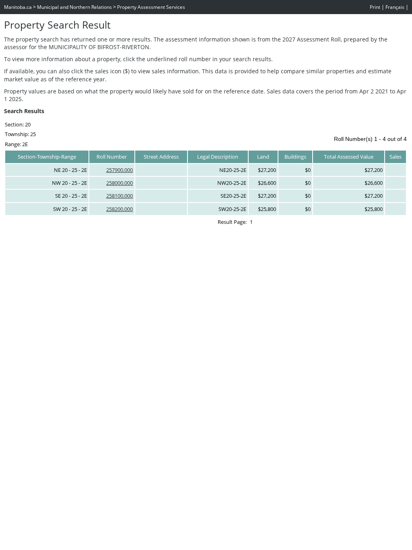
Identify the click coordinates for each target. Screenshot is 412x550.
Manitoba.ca (18, 7)
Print (375, 7)
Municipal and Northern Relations (74, 7)
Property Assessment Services (151, 7)
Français (394, 7)
